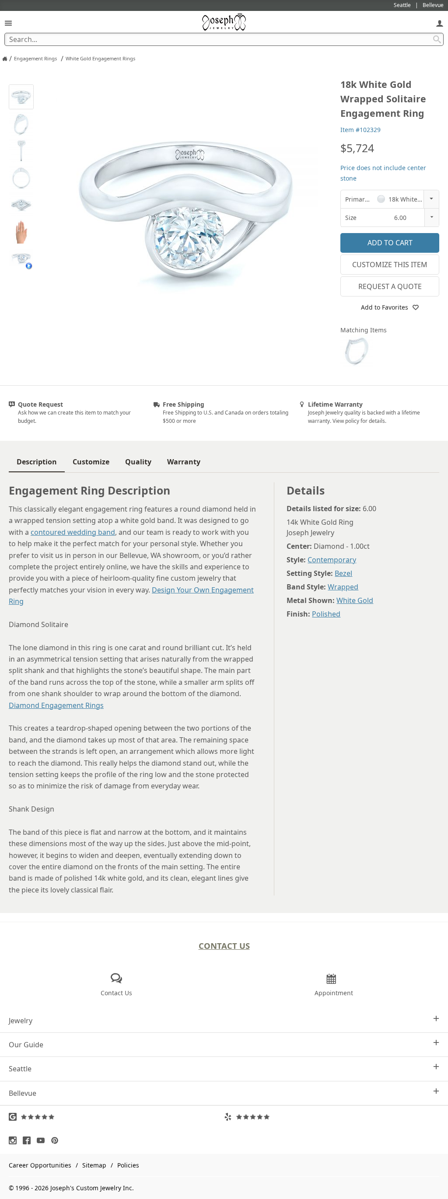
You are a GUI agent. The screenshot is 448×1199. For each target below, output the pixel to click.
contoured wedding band (73, 532)
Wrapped (343, 587)
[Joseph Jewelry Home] (4, 58)
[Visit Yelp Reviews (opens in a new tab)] (331, 1117)
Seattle (20, 1069)
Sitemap (94, 1165)
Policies (128, 1165)
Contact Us (224, 945)
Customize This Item (389, 264)
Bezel (343, 573)
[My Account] (440, 23)
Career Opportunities (40, 1165)
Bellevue (22, 1093)
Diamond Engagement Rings (56, 705)
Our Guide (26, 1044)
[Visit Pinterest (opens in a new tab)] (57, 1140)
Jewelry (20, 1020)
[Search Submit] (437, 39)
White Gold (354, 600)
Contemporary (332, 560)
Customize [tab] (91, 462)
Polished (326, 614)
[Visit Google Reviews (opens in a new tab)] (116, 1117)
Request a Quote (390, 286)
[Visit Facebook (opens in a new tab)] (29, 1140)
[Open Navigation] (8, 23)
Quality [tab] (138, 462)
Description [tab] (37, 462)
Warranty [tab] (183, 462)
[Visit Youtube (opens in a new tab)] (43, 1140)
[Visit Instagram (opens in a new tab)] (15, 1140)
